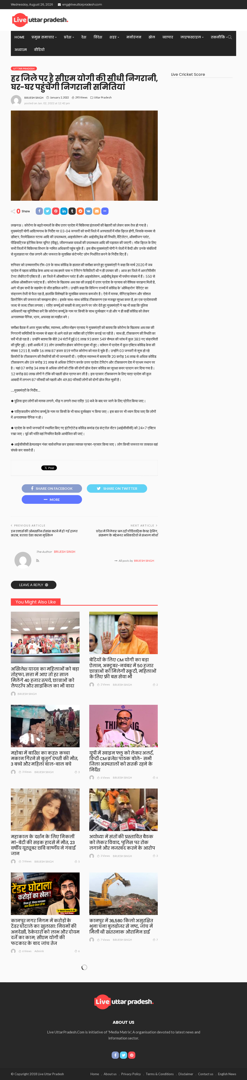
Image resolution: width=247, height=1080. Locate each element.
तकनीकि (218, 37)
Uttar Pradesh (23, 68)
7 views (105, 939)
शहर (113, 37)
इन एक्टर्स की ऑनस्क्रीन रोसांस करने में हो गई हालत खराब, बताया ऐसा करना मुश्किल (44, 533)
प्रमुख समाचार (43, 37)
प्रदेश (67, 37)
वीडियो (39, 49)
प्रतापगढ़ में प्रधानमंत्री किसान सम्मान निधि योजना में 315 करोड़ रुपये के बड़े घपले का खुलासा (120, 1016)
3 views (27, 771)
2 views (105, 684)
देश (83, 37)
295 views (81, 97)
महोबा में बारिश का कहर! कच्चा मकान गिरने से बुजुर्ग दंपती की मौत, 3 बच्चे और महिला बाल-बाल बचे (44, 758)
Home (19, 37)
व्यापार (167, 37)
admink (39, 951)
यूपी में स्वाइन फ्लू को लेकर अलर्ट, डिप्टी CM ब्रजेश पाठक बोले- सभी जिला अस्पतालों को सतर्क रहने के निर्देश (121, 761)
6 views (105, 777)
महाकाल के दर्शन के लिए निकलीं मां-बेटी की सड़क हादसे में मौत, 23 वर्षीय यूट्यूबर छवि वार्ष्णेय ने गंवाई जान (43, 845)
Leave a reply (31, 585)
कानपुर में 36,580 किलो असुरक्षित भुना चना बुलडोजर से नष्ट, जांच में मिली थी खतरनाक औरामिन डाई (121, 926)
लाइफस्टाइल (190, 37)
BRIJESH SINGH (33, 97)
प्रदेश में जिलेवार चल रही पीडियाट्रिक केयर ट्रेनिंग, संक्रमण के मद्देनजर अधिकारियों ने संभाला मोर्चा (127, 533)
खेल (152, 37)
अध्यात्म (20, 49)
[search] (230, 37)
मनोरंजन (133, 37)
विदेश (98, 37)
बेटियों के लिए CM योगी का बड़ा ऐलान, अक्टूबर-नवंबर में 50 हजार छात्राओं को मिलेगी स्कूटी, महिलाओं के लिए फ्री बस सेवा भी (122, 668)
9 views (27, 1034)
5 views (27, 861)
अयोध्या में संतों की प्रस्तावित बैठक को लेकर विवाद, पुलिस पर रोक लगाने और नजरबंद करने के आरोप (122, 842)
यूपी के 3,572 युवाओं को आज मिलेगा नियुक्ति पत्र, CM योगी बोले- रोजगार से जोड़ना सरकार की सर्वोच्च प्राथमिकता (45, 1018)
